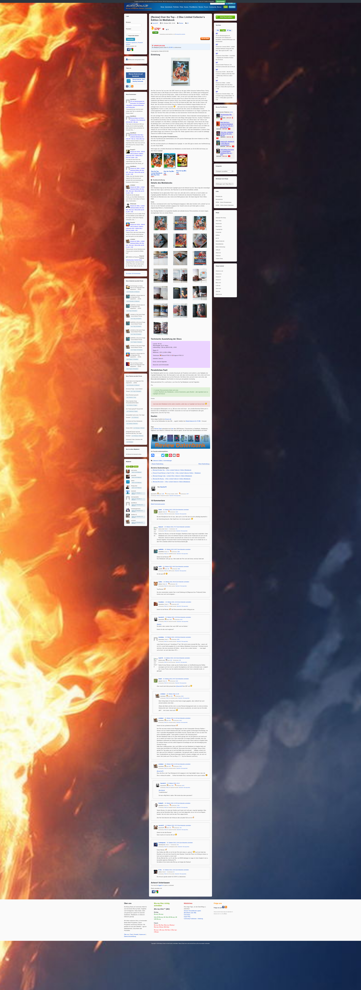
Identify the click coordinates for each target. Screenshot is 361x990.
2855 (178, 639)
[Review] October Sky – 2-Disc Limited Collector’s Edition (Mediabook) (172, 470)
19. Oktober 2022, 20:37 (169, 678)
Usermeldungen (167, 460)
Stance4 (161, 527)
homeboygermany (135, 508)
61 (166, 511)
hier (172, 428)
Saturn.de (218, 252)
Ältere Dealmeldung (203, 464)
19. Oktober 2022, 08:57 (171, 549)
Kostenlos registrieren (131, 42)
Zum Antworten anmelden (182, 509)
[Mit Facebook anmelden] (153, 892)
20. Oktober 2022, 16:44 (173, 842)
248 (180, 660)
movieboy (161, 637)
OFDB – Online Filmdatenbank (223, 202)
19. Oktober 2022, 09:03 (169, 566)
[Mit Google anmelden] (156, 892)
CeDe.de (218, 285)
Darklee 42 (134, 514)
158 (168, 568)
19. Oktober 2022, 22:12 (173, 783)
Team (131, 934)
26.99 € (171, 47)
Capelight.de (219, 229)
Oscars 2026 (129, 428)
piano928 (133, 475)
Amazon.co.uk (219, 271)
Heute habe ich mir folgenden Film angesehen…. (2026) (137, 287)
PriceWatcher (193, 7)
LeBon (160, 581)
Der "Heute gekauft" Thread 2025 (134, 409)
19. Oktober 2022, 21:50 (171, 764)
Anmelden (232, 7)
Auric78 (161, 658)
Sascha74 (155, 23)
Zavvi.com (218, 288)
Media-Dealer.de (220, 241)
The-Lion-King (134, 363)
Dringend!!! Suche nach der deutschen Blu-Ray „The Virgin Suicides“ (134, 433)
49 (167, 805)
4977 (188, 493)
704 (180, 827)
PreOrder (176, 7)
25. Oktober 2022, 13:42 (169, 870)
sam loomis (134, 470)
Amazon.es (218, 274)
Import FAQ (187, 916)
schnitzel (162, 694)
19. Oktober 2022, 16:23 (170, 658)
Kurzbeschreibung (159, 180)
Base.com (218, 282)
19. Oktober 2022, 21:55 (171, 803)
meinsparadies (135, 497)
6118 (177, 511)
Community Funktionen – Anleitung (193, 918)
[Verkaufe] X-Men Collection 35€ (134, 439)
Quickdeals (168, 7)
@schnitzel (162, 790)
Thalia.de (218, 255)
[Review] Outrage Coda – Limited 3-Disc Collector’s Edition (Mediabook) (172, 476)
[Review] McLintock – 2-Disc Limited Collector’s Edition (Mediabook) (171, 481)
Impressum (142, 934)
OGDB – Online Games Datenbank (225, 205)
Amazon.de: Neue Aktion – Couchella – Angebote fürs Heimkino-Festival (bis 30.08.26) (225, 57)
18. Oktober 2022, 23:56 (169, 509)
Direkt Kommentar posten (158, 504)
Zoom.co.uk (219, 294)
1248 (163, 493)
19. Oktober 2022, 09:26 (169, 581)
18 (187, 23)
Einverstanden (220, 1)
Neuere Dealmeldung (157, 464)
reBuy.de (218, 250)
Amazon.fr (218, 277)
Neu (128, 466)
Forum (206, 7)
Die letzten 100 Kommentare (133, 273)
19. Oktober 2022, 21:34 (171, 718)
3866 (178, 551)
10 (166, 584)
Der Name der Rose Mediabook (134, 421)
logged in (160, 885)
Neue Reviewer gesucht (132, 395)
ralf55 (160, 566)
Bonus (219, 7)
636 (172, 696)
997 (178, 604)
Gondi (160, 509)
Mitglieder (128, 461)
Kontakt (136, 934)
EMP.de (218, 235)
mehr (231, 112)
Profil (158, 495)
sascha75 (161, 825)
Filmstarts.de (219, 196)
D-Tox (160, 870)
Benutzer (128, 22)
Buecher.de (219, 226)
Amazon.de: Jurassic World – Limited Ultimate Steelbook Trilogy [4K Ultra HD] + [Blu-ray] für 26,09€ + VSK (225, 48)
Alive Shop (218, 220)
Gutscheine (187, 914)
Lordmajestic (162, 842)
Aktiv (131, 466)
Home (162, 7)
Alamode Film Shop (221, 217)
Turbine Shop (219, 258)
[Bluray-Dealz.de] (137, 7)
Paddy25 (161, 803)
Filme (181, 7)
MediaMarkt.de (219, 244)
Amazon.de (168, 419)
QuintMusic (134, 502)
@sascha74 (179, 686)
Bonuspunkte (177, 495)
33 (168, 551)
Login (225, 7)
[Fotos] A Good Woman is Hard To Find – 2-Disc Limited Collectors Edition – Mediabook (177, 473)
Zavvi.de (218, 291)
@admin (159, 624)
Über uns (126, 934)
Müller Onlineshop (220, 247)
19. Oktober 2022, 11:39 (171, 617)
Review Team (158, 428)
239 (171, 660)
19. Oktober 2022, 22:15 (171, 825)
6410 (182, 696)
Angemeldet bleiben (133, 35)
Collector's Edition (158, 460)
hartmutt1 (133, 491)
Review (201, 7)
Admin (132, 480)
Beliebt (136, 466)
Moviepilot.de (219, 199)
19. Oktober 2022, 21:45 (173, 694)
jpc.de (217, 238)
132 (170, 827)
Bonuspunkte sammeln (180, 34)
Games (186, 7)
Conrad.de (218, 232)
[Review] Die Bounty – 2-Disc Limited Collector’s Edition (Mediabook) (171, 479)
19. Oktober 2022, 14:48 (171, 637)
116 (176, 528)
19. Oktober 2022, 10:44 (171, 602)
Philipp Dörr (134, 486)
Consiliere (161, 602)
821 (176, 584)
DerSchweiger (134, 286)
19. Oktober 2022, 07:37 (170, 527)
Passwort (128, 29)
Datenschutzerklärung (130, 936)
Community (212, 7)
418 (178, 844)
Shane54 (132, 353)
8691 (179, 568)
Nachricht (172, 495)
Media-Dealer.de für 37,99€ (193, 421)
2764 (178, 805)
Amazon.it (218, 279)
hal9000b (161, 549)
